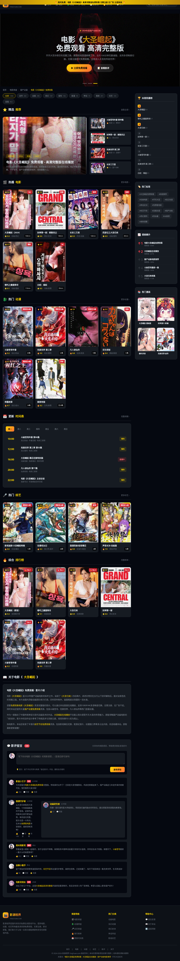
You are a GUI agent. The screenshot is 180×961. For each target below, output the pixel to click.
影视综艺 (112, 938)
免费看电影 (26, 823)
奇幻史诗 (112, 928)
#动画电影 (143, 200)
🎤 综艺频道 (77, 928)
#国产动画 (169, 211)
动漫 (85, 949)
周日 (66, 429)
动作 (22, 95)
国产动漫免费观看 (32, 709)
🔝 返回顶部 (150, 928)
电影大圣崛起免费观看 (34, 785)
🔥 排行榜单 (77, 933)
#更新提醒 (143, 222)
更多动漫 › (125, 299)
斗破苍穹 (116, 849)
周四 (38, 429)
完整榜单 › (125, 560)
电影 (76, 949)
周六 (56, 429)
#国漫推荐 (163, 194)
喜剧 (99, 95)
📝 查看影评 (103, 68)
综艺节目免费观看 (42, 724)
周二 (19, 429)
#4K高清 (166, 216)
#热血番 (155, 216)
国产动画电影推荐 (104, 957)
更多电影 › (125, 182)
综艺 (112, 95)
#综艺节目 (143, 211)
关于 (112, 949)
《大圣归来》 (66, 696)
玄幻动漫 (112, 924)
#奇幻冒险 (143, 216)
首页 (4, 90)
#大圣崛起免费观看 (147, 194)
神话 (87, 95)
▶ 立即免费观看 (79, 68)
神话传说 (112, 933)
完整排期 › (125, 416)
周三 (28, 429)
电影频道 (13, 90)
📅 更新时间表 (77, 938)
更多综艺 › (125, 495)
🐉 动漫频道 (77, 924)
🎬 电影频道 (77, 919)
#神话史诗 (143, 205)
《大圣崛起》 (17, 696)
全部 (9, 95)
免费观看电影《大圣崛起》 (22, 705)
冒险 (62, 95)
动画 (35, 95)
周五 (47, 429)
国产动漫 (24, 90)
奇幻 (48, 95)
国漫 (74, 95)
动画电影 (112, 919)
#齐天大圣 (156, 200)
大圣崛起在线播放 (62, 714)
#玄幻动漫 (169, 200)
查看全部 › (125, 109)
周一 (10, 429)
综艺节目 (47, 869)
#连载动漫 (156, 211)
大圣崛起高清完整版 (44, 885)
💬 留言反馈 (150, 919)
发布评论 (117, 769)
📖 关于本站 (150, 924)
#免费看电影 (157, 205)
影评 (103, 949)
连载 (8, 101)
